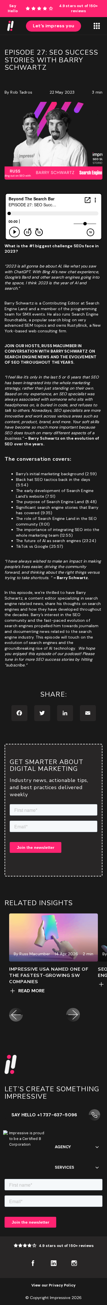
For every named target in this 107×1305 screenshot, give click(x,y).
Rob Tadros (21, 92)
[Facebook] (19, 713)
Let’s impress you (53, 26)
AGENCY (63, 1146)
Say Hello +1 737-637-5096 (44, 1115)
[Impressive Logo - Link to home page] (10, 25)
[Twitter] (42, 713)
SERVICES (64, 1167)
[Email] (88, 713)
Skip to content (92, 2)
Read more (31, 991)
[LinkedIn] (65, 713)
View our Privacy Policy (53, 1285)
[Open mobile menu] (96, 26)
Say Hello (13, 8)
